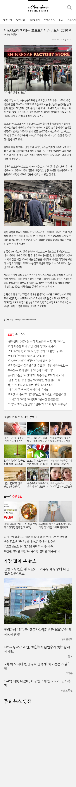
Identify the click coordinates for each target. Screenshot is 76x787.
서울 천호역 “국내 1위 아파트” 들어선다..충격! (30, 541)
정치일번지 (34, 20)
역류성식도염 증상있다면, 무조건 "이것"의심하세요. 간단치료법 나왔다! (38, 365)
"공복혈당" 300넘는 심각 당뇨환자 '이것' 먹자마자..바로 (38, 341)
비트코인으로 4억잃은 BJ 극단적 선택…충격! (29, 546)
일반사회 (20, 20)
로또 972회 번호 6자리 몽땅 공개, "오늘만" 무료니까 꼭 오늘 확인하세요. (38, 351)
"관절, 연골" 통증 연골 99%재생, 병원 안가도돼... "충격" (38, 380)
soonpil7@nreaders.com (25, 320)
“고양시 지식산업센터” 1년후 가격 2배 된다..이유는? (37, 404)
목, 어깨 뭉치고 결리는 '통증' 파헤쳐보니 (30, 384)
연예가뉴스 (49, 20)
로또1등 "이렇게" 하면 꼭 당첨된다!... (28, 356)
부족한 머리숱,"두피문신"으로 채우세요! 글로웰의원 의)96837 (38, 394)
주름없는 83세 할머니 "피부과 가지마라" (30, 370)
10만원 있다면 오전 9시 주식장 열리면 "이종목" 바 (32, 551)
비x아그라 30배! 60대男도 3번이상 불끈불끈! (33, 399)
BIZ (61, 20)
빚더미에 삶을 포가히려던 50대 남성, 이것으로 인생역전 (35, 536)
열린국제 (7, 20)
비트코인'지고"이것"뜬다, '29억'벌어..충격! (31, 360)
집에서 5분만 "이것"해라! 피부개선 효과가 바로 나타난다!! (38, 375)
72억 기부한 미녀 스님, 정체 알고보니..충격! (32, 346)
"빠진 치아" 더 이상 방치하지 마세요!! (29, 389)
